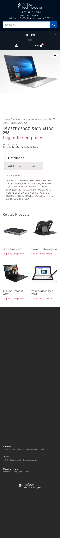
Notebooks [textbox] (30, 34)
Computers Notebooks (21, 119)
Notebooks (40, 119)
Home (6, 119)
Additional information (23, 166)
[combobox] (30, 35)
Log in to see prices (23, 137)
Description (16, 158)
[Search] (53, 24)
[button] (30, 39)
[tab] (16, 158)
